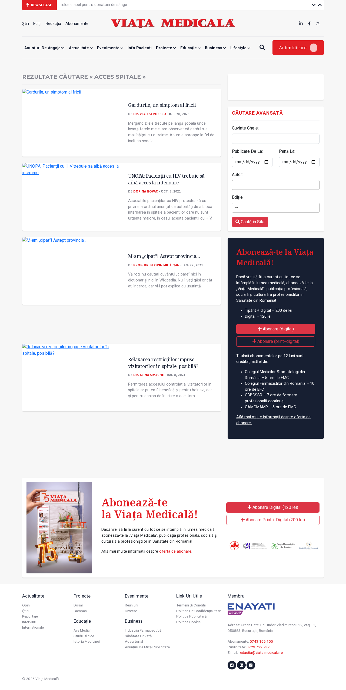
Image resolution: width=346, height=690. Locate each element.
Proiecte (164, 48)
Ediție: (238, 197)
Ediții (37, 23)
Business (214, 48)
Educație (189, 48)
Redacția (53, 23)
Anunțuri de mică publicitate (147, 647)
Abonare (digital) (278, 328)
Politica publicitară (191, 616)
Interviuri (29, 622)
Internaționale (33, 627)
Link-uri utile (189, 596)
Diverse (131, 611)
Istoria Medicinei (87, 641)
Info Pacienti (140, 48)
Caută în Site (252, 221)
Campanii (81, 611)
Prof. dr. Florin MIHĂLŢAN (156, 265)
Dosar (78, 605)
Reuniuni (131, 605)
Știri (25, 23)
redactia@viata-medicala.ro (261, 652)
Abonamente (76, 23)
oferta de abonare (175, 551)
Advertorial (134, 641)
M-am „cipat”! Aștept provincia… (164, 256)
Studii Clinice (84, 636)
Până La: (287, 151)
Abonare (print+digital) (277, 341)
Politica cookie (188, 622)
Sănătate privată (138, 636)
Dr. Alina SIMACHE (148, 375)
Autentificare (293, 48)
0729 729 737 (258, 647)
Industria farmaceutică (143, 630)
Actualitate (79, 48)
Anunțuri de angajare (44, 48)
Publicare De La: (247, 151)
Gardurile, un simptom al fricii (162, 105)
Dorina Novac (145, 191)
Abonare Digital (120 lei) (274, 507)
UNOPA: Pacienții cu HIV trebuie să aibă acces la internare (166, 179)
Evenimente (109, 48)
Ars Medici (82, 630)
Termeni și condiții (191, 605)
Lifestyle (239, 48)
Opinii (26, 605)
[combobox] (276, 185)
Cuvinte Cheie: (245, 128)
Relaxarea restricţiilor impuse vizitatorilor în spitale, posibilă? (163, 362)
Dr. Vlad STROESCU (149, 114)
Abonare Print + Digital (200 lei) (275, 519)
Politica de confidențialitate (198, 611)
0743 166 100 (261, 641)
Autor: (237, 174)
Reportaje (30, 616)
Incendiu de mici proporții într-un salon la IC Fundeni (105, 6)
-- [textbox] (236, 184)
